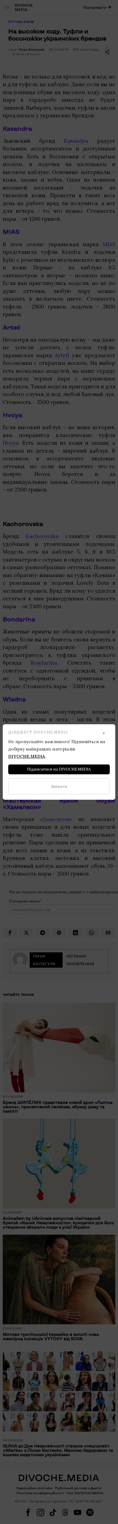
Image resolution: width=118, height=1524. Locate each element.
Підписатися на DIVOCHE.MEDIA (59, 769)
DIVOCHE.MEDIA (26, 756)
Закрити (59, 786)
